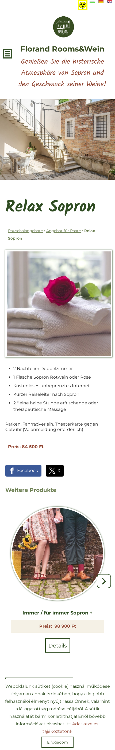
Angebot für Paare (63, 230)
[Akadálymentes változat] (81, 4)
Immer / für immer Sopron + (57, 613)
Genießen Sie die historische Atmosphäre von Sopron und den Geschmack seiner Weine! (62, 67)
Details (57, 645)
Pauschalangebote (25, 230)
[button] (104, 581)
